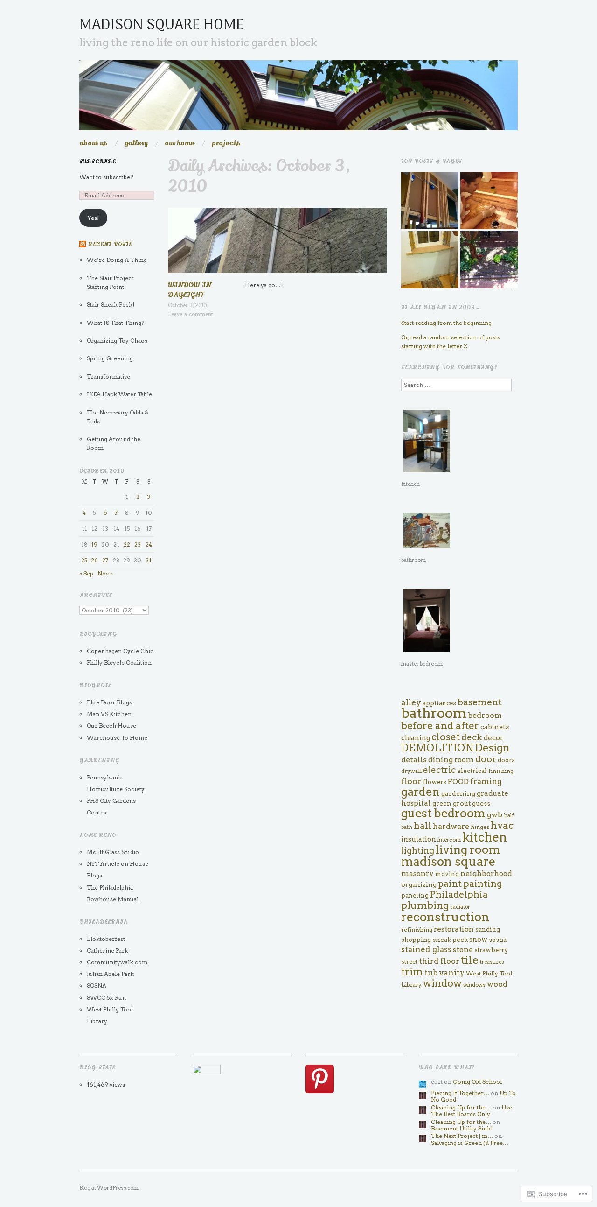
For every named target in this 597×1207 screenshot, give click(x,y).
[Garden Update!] (489, 259)
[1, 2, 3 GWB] (429, 200)
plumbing (425, 905)
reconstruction (445, 917)
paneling (415, 895)
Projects (226, 143)
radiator (460, 907)
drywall (411, 770)
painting (482, 883)
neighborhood (486, 873)
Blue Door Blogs (109, 702)
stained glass (426, 949)
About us (93, 143)
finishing (501, 771)
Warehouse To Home (117, 737)
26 (94, 560)
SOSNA (96, 985)
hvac (502, 825)
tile (470, 960)
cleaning (415, 738)
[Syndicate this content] (82, 244)
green (441, 803)
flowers (434, 782)
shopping (416, 939)
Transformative (108, 376)
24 (149, 544)
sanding (487, 929)
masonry (417, 873)
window (442, 983)
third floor (439, 961)
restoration (454, 929)
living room (468, 849)
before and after (440, 725)
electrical (472, 770)
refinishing (416, 929)
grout (462, 803)
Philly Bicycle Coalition (119, 662)
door (485, 759)
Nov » (105, 573)
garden (420, 792)
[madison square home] (298, 99)
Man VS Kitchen (109, 713)
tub (430, 972)
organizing (419, 884)
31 (149, 560)
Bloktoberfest (106, 938)
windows (474, 985)
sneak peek (450, 939)
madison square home (161, 26)
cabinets (494, 726)
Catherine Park (107, 950)
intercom (449, 839)
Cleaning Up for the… (461, 1107)
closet (445, 737)
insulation (418, 839)
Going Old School (477, 1081)
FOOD (458, 782)
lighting (417, 850)
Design (492, 747)
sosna (498, 939)
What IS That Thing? (115, 322)
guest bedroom (443, 813)
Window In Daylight (189, 289)
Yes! (93, 217)
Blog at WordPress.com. (109, 1188)
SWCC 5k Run (106, 997)
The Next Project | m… (462, 1135)
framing (486, 781)
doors (506, 760)
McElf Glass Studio (113, 852)
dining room (451, 759)
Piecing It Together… (460, 1092)
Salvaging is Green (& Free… (469, 1142)
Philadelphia (459, 894)
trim (412, 972)
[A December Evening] (429, 259)
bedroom (485, 715)
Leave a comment (190, 314)
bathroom (433, 713)
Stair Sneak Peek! (110, 304)
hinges (480, 827)
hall (422, 826)
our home (179, 143)
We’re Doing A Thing (117, 259)
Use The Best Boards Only (471, 1110)
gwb (494, 814)
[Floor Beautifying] (489, 200)
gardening (458, 793)
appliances (439, 703)
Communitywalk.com (117, 962)
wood (497, 984)
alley (411, 702)
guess (481, 803)
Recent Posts (110, 244)
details (414, 759)
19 (94, 544)
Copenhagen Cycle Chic (120, 650)
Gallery (136, 143)
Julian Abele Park (110, 973)
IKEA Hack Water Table (119, 394)
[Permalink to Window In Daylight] (277, 243)
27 (105, 560)
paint (450, 883)
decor (493, 738)
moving (447, 873)
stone (463, 949)
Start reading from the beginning (446, 322)
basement (480, 702)
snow (478, 939)
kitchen (484, 837)
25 (84, 560)
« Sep (86, 573)
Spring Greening (110, 358)
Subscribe (97, 161)
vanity (452, 972)
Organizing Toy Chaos (117, 340)
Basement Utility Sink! (462, 1128)
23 (137, 544)
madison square (448, 861)
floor (411, 781)
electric (439, 770)
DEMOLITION (437, 748)
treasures (492, 962)
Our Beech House (111, 725)
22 (127, 544)
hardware (451, 826)
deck (471, 737)
